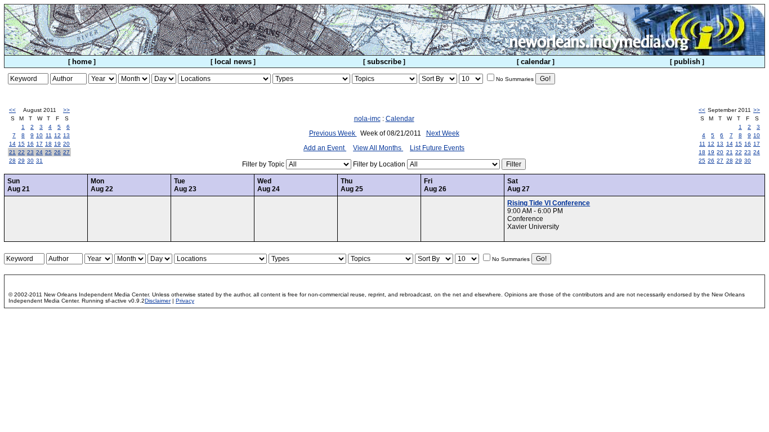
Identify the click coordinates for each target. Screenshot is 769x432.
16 (30, 144)
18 (48, 144)
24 (39, 152)
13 (66, 135)
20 (66, 144)
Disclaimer (158, 301)
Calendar (400, 119)
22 (21, 152)
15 (21, 144)
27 (66, 152)
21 (12, 152)
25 (48, 152)
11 (49, 135)
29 (21, 161)
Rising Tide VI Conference (548, 203)
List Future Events (437, 148)
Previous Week (333, 133)
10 (39, 135)
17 (39, 144)
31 (39, 161)
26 (57, 152)
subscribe (384, 61)
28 (12, 161)
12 (57, 135)
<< (12, 110)
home (82, 61)
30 (30, 161)
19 (57, 144)
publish (687, 61)
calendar (536, 61)
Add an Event (324, 148)
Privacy (185, 301)
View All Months (378, 148)
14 (12, 144)
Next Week (442, 133)
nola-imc (367, 119)
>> (66, 110)
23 (30, 152)
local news (233, 61)
